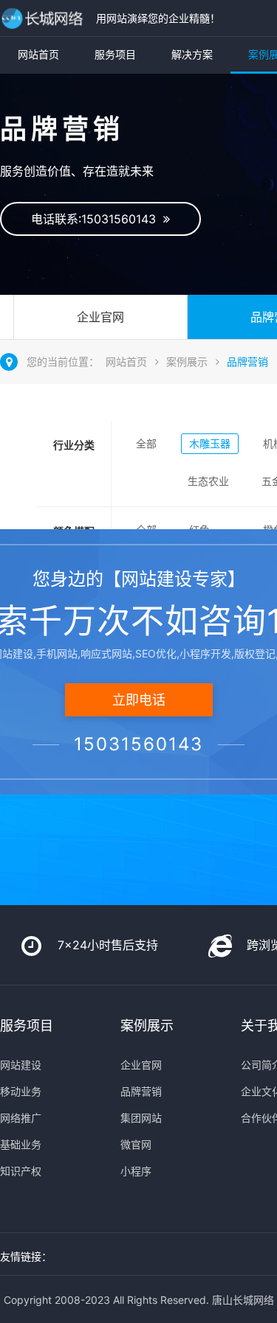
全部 (146, 443)
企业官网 (100, 317)
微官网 (135, 1144)
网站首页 (38, 54)
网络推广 (20, 1117)
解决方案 (192, 54)
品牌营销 (247, 361)
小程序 (135, 1171)
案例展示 (187, 361)
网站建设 (20, 1064)
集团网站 (141, 1117)
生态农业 (208, 481)
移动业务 (20, 1091)
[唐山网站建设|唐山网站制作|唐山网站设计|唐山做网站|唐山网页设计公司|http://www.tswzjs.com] (44, 18)
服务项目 (115, 54)
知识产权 (20, 1171)
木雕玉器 (209, 443)
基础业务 (20, 1144)
